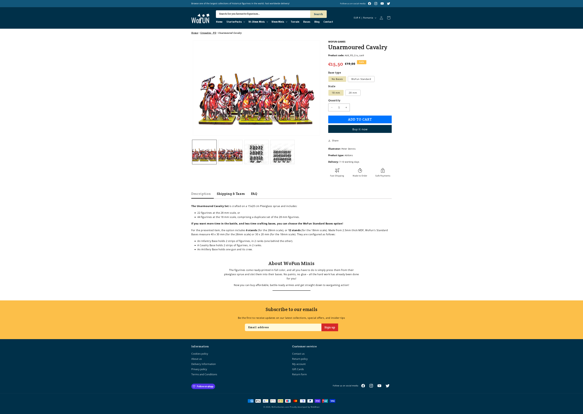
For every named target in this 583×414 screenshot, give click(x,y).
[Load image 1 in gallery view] (204, 152)
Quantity (334, 100)
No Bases (337, 79)
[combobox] (271, 14)
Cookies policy (199, 353)
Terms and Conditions (204, 374)
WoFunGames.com (280, 407)
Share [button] (335, 140)
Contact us (298, 353)
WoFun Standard (361, 79)
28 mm (353, 92)
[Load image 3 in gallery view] (256, 152)
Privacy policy (199, 369)
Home (194, 32)
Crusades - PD (208, 32)
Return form (299, 374)
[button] (235, 22)
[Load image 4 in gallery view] (282, 152)
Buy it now (360, 129)
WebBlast (315, 407)
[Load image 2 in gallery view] (230, 152)
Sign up (329, 327)
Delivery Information (203, 364)
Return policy (300, 359)
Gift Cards (298, 369)
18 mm (336, 92)
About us (196, 359)
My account (299, 364)
